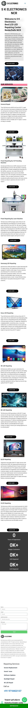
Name (2, 607)
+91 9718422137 (12, 691)
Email (2, 612)
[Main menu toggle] (25, 3)
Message (3, 622)
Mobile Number (4, 617)
